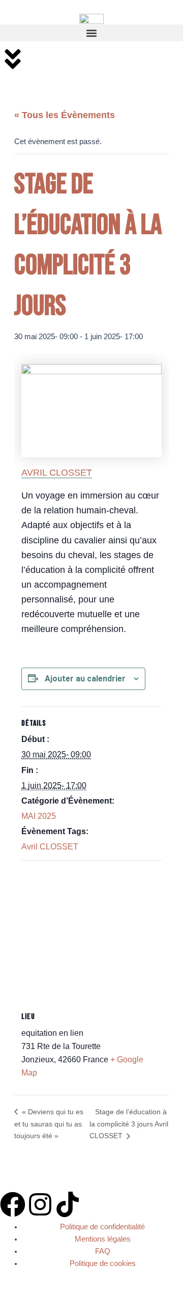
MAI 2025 (38, 816)
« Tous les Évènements (64, 115)
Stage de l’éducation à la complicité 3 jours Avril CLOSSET (128, 1124)
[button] (91, 32)
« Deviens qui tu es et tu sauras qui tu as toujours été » (48, 1124)
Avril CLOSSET (49, 846)
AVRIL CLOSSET (56, 472)
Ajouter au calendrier (85, 678)
